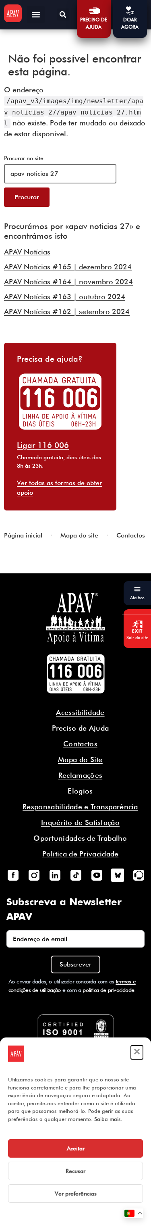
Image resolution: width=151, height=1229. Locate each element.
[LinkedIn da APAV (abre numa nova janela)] (54, 875)
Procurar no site (23, 158)
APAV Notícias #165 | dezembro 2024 (68, 266)
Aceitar (76, 1148)
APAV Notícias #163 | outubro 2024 (64, 296)
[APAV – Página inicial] (13, 13)
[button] (137, 1052)
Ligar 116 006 (43, 445)
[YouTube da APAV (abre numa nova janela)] (96, 875)
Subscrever (75, 964)
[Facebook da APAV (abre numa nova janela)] (12, 875)
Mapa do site (79, 535)
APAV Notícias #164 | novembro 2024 (68, 281)
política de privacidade (108, 990)
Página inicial (23, 535)
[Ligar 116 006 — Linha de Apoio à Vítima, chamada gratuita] (76, 673)
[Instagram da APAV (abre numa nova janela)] (33, 875)
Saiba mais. (108, 1119)
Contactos (130, 535)
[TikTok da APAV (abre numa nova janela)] (75, 875)
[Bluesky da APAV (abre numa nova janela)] (117, 875)
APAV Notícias (27, 252)
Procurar (26, 197)
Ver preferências (76, 1193)
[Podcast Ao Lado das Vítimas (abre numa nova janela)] (138, 875)
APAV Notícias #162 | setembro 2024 (67, 311)
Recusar (75, 1171)
